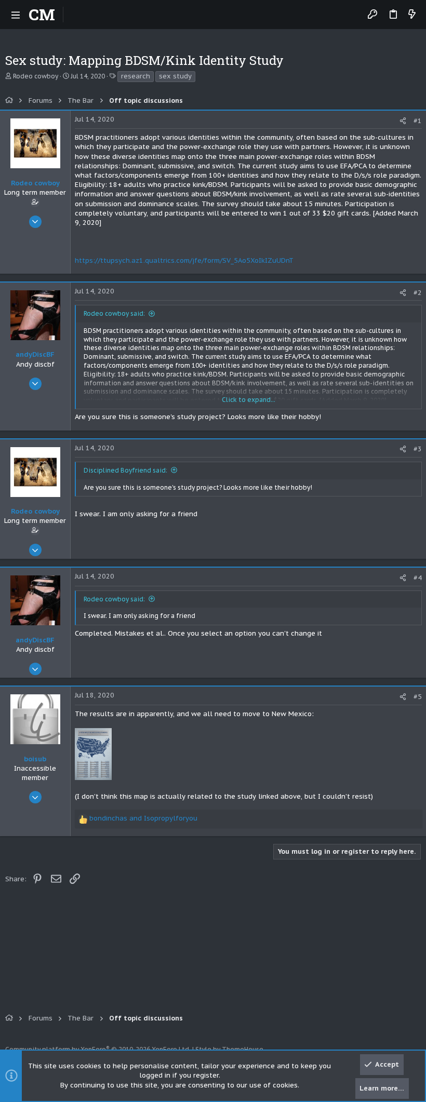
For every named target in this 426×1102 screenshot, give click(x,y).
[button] (15, 14)
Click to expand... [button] (248, 400)
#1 (418, 120)
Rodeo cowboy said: (114, 313)
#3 (418, 449)
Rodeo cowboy (35, 76)
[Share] (403, 121)
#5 (418, 696)
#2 (418, 292)
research (135, 76)
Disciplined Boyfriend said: (125, 470)
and (143, 818)
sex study (175, 76)
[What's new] (412, 14)
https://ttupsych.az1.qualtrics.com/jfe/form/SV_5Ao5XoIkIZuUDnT (184, 260)
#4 (418, 577)
